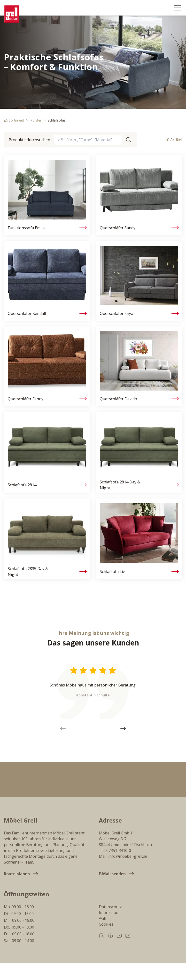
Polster (35, 120)
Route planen (17, 873)
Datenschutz (110, 906)
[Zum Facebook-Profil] (110, 936)
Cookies (106, 924)
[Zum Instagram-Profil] (102, 936)
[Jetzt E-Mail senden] (128, 936)
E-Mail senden (112, 873)
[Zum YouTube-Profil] (119, 936)
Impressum (109, 912)
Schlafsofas (56, 120)
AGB (103, 918)
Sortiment (16, 120)
